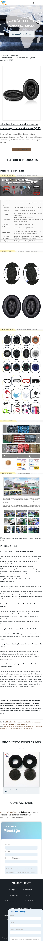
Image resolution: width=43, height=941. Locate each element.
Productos (14, 55)
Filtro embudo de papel (29, 708)
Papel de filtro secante (24, 700)
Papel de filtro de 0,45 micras (19, 705)
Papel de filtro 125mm (13, 708)
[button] (29, 3)
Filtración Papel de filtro (23, 703)
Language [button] (38, 3)
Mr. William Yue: (10, 812)
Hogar (5, 55)
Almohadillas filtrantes (8, 700)
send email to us (23, 149)
